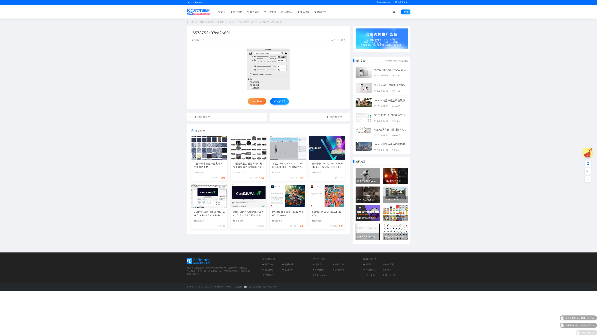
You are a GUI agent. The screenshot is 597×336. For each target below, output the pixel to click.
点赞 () (280, 101)
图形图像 (200, 220)
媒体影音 (318, 172)
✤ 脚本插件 (253, 11)
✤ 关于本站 (267, 264)
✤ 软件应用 (236, 11)
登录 (406, 11)
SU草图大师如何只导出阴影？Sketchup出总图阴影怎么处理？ (227, 22)
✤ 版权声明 (287, 269)
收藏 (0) (258, 101)
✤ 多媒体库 (304, 11)
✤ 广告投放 (267, 275)
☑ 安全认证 (249, 286)
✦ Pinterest (318, 269)
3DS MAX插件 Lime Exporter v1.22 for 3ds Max (583, 316)
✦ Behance (338, 269)
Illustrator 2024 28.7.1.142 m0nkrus (327, 213)
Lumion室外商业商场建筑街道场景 (391, 144)
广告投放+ (237, 286)
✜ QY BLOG (389, 275)
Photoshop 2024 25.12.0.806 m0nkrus (287, 213)
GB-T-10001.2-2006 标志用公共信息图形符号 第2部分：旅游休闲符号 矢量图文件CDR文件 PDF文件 (391, 115)
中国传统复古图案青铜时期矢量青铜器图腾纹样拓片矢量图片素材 (247, 165)
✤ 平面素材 (270, 11)
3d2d (197, 40)
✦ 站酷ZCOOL (339, 264)
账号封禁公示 (385, 2)
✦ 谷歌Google (320, 275)
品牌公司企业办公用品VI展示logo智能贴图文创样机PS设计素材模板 (391, 69)
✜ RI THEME (369, 275)
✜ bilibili (387, 269)
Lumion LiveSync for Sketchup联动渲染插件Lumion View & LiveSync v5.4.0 (583, 324)
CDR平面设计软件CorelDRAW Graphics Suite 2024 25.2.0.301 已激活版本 (209, 213)
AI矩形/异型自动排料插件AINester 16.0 (391, 129)
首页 (191, 22)
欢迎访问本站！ (197, 2)
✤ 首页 (222, 11)
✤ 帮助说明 (320, 11)
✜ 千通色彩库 (370, 269)
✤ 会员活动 (267, 269)
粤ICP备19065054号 (267, 286)
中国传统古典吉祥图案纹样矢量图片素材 (208, 165)
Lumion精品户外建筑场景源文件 (391, 100)
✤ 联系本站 (287, 264)
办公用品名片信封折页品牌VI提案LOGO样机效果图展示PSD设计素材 (391, 85)
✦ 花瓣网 (317, 264)
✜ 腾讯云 (367, 264)
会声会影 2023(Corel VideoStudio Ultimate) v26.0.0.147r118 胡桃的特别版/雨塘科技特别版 (327, 165)
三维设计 (278, 172)
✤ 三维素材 (287, 11)
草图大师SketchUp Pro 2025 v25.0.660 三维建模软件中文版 (287, 165)
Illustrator (200, 172)
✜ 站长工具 (388, 264)
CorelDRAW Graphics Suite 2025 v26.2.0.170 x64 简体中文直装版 (248, 213)
